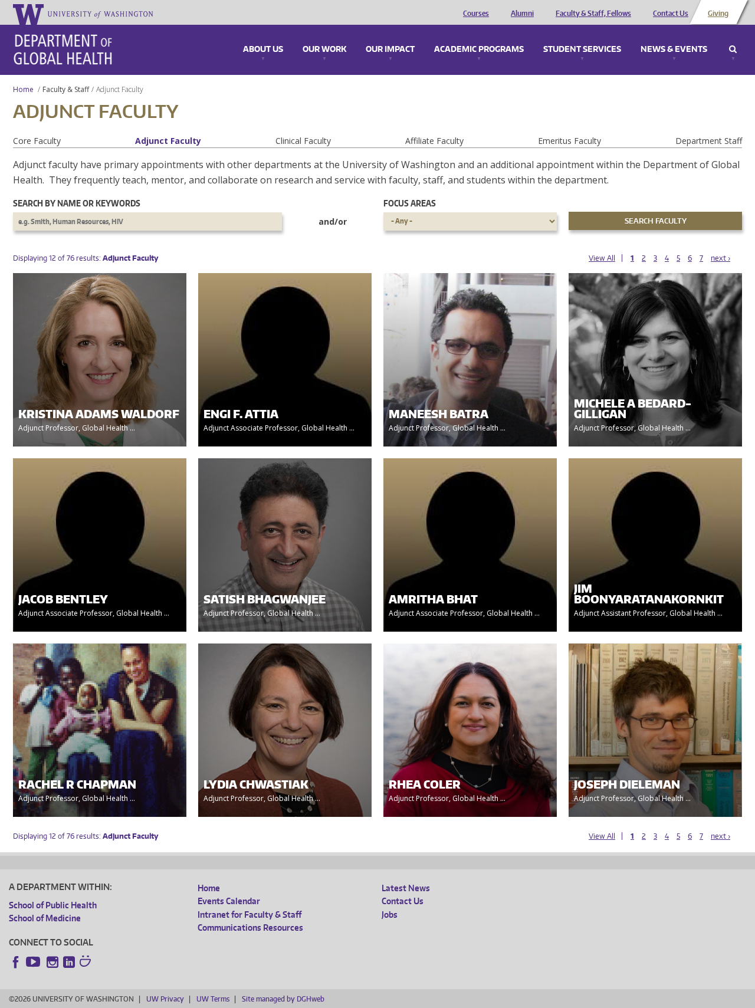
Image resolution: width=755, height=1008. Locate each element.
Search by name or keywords (76, 203)
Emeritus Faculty (569, 140)
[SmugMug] (87, 963)
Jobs (390, 915)
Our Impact (390, 49)
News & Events (674, 49)
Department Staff (708, 140)
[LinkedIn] (69, 962)
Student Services (582, 49)
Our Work (324, 49)
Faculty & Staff (65, 89)
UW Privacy (165, 998)
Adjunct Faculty (168, 140)
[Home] (63, 49)
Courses (476, 13)
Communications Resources (250, 927)
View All (602, 258)
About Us (263, 49)
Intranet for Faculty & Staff (249, 915)
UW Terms (212, 998)
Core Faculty (37, 140)
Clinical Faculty (303, 140)
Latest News (406, 888)
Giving (718, 13)
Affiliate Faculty (434, 140)
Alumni (522, 13)
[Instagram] (52, 962)
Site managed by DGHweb (283, 998)
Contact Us (670, 13)
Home (23, 89)
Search (733, 49)
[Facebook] (16, 962)
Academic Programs (479, 49)
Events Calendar (229, 901)
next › (720, 258)
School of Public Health (53, 905)
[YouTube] (34, 962)
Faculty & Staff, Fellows (593, 13)
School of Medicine (45, 918)
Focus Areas (409, 203)
